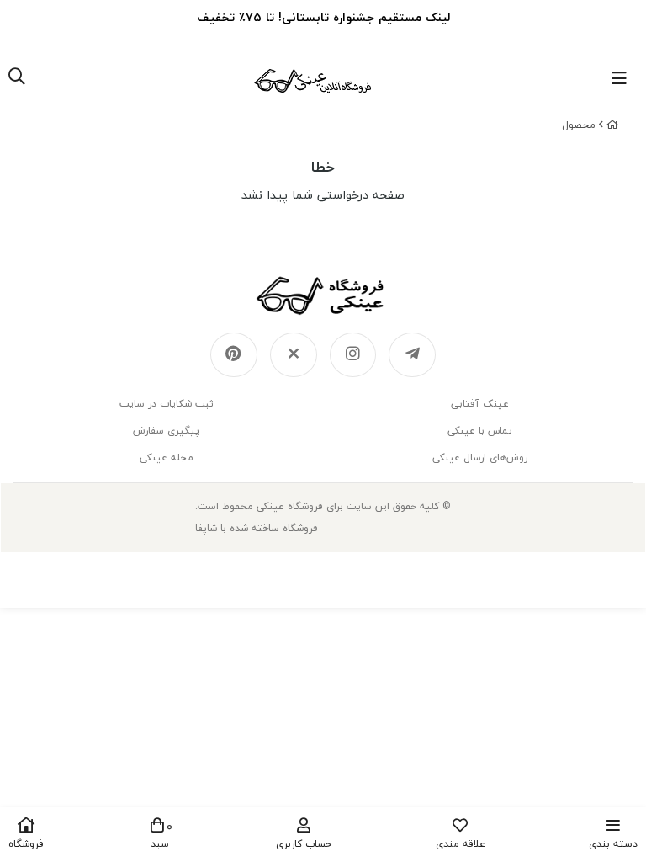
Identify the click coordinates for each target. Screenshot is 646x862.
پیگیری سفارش (166, 430)
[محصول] (323, 295)
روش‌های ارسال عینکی (479, 457)
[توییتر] (293, 355)
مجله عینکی (166, 457)
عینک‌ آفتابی (480, 403)
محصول (579, 125)
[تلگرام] (412, 355)
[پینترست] (234, 355)
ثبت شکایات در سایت (166, 403)
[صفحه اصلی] (612, 125)
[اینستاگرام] (353, 355)
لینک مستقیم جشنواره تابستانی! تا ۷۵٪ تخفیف (323, 17)
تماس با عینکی (479, 430)
